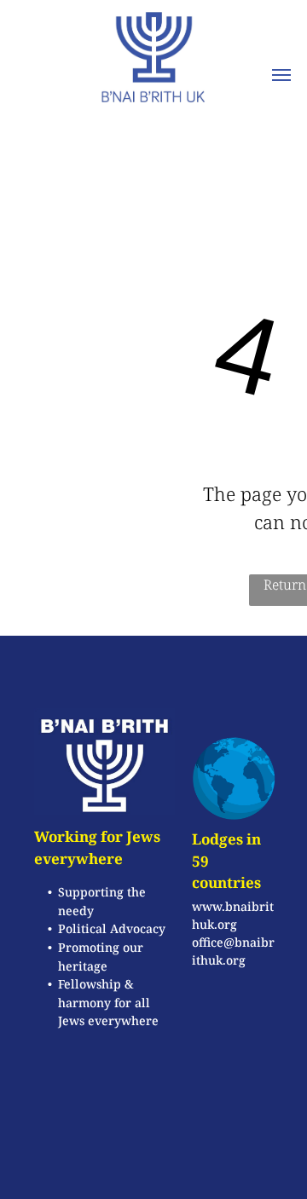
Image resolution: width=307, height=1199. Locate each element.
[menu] (281, 75)
